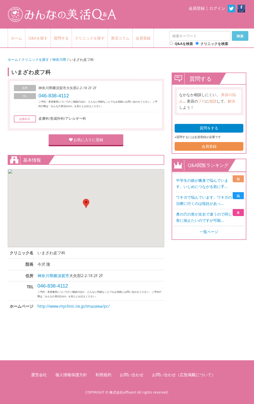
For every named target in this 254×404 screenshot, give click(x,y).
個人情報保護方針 (71, 374)
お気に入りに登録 (88, 139)
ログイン (217, 8)
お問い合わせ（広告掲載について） (184, 374)
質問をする (209, 127)
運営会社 (39, 374)
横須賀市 (61, 275)
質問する (61, 38)
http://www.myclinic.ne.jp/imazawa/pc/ (73, 306)
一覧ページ (209, 231)
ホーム (16, 38)
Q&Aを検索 (184, 43)
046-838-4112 (53, 95)
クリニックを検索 (214, 43)
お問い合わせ (132, 374)
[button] (86, 203)
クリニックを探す (90, 38)
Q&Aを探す (38, 38)
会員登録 (197, 8)
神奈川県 (59, 59)
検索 (240, 36)
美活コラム (120, 38)
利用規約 (103, 374)
